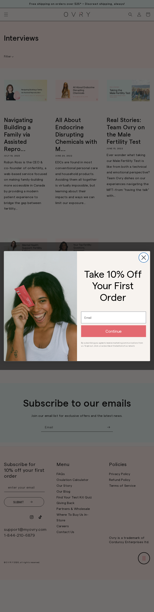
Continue (113, 331)
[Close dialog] (144, 257)
